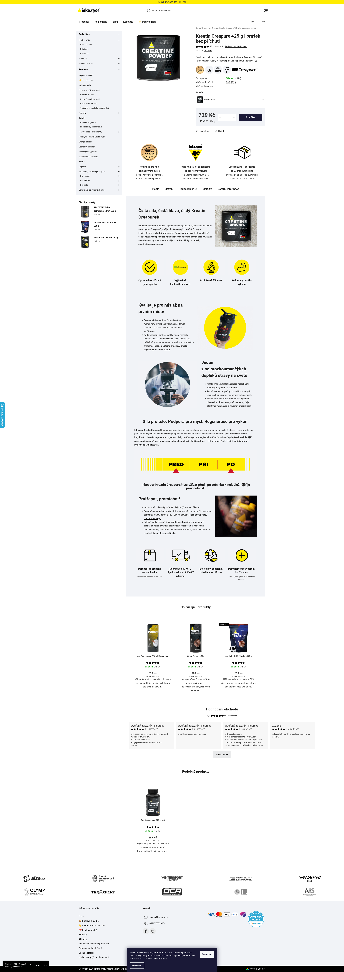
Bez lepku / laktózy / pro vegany (92, 172)
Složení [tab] (168, 189)
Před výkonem (86, 45)
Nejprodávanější (85, 75)
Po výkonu (84, 53)
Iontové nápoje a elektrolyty (90, 132)
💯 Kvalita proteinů (88, 930)
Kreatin (82, 162)
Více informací (160, 958)
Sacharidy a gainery (87, 147)
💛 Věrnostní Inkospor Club (92, 925)
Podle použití (84, 40)
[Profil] (263, 22)
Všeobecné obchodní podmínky (94, 943)
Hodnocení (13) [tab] (188, 189)
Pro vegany (85, 176)
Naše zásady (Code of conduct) (94, 957)
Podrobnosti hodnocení (236, 46)
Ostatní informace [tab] (228, 189)
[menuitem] (84, 21)
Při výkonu (84, 49)
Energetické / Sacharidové (91, 127)
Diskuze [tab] (207, 189)
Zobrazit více (222, 754)
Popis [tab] (155, 189)
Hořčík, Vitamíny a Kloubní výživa (93, 137)
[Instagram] (152, 931)
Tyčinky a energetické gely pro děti (94, 108)
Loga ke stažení (86, 953)
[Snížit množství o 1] (220, 117)
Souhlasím (207, 954)
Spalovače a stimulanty (88, 157)
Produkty (83, 69)
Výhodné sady (85, 85)
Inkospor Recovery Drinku (163, 533)
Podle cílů (83, 58)
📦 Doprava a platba (89, 921)
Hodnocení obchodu (222, 709)
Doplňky (82, 167)
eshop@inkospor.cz (158, 917)
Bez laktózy (85, 180)
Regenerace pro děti (88, 103)
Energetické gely (85, 142)
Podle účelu (84, 34)
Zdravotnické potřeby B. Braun (91, 190)
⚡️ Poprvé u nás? (86, 80)
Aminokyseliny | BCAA (88, 152)
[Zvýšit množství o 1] (234, 117)
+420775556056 (157, 923)
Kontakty (83, 934)
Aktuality (83, 939)
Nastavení (137, 965)
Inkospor (208, 50)
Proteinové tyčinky (88, 122)
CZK (253, 22)
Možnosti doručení (204, 86)
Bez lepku (84, 185)
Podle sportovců (86, 63)
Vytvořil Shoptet (257, 969)
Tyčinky (82, 118)
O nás (81, 916)
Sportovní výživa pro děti (89, 90)
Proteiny (82, 113)
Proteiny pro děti (87, 95)
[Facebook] (146, 931)
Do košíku (250, 117)
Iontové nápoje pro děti (89, 99)
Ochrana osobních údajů (90, 948)
